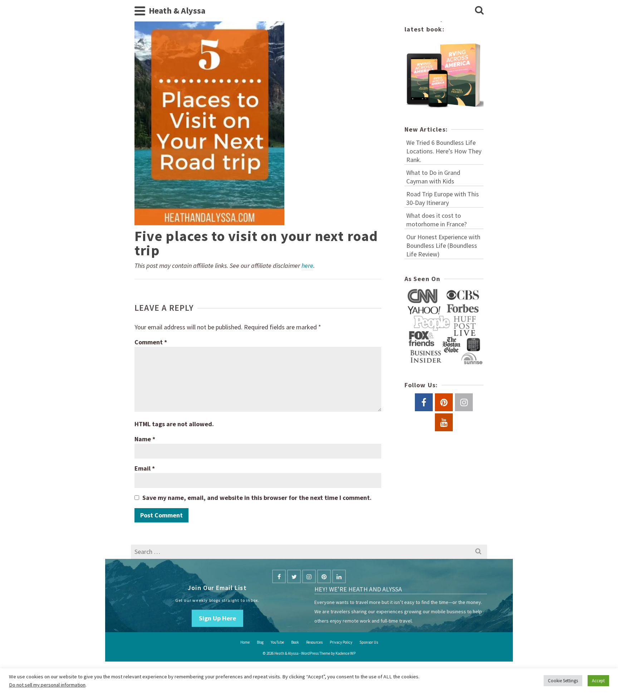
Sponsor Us (368, 642)
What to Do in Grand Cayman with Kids (433, 176)
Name (144, 439)
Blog (260, 642)
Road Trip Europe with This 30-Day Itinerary (442, 198)
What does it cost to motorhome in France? (436, 219)
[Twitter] (294, 576)
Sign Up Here (217, 618)
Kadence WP (345, 653)
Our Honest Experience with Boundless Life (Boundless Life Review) (443, 245)
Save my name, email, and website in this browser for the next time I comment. (257, 497)
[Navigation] (140, 10)
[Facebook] (279, 576)
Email (144, 468)
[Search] (479, 10)
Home (245, 642)
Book (295, 642)
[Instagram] (309, 576)
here (307, 265)
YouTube (277, 642)
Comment (150, 342)
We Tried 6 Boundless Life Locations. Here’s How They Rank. (443, 151)
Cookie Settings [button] (563, 681)
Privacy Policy (341, 642)
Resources (314, 642)
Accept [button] (598, 681)
